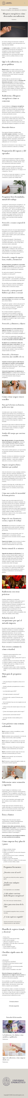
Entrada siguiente (14, 1006)
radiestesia (6, 48)
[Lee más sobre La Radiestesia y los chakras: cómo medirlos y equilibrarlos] (14, 1026)
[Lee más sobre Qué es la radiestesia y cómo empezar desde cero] (14, 1049)
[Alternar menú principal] (24, 3)
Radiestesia (14, 19)
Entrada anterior (14, 1001)
